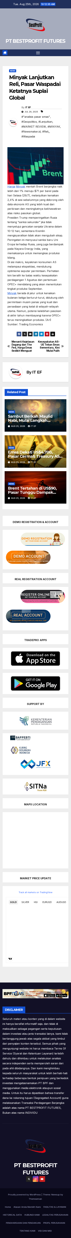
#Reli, (45, 131)
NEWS (12, 71)
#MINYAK (54, 126)
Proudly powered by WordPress (24, 1194)
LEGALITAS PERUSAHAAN (55, 1214)
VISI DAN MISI (45, 1230)
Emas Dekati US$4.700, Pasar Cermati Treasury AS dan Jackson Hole (33, 456)
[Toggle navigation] (38, 53)
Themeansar (35, 1199)
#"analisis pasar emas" (35, 116)
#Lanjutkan (45, 121)
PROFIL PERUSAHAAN (54, 1223)
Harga (11, 186)
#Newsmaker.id (31, 131)
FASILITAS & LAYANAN (54, 1207)
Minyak (20, 186)
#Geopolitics (29, 121)
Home (8, 1207)
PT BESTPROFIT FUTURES (35, 41)
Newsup (55, 1194)
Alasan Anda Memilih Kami (27, 1207)
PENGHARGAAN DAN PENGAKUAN (23, 1223)
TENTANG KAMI (27, 1230)
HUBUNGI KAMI (32, 1214)
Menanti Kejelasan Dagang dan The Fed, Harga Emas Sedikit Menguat (23, 346)
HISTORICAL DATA (12, 1214)
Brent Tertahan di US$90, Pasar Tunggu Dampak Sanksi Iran (32, 492)
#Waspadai (28, 136)
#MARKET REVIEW (33, 126)
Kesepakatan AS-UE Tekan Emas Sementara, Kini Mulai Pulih (48, 346)
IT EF (28, 107)
